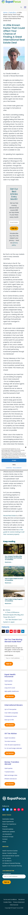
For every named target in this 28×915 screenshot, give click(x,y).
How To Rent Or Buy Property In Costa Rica (13, 600)
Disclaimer (21, 899)
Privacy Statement (17, 467)
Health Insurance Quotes (10, 851)
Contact (4, 839)
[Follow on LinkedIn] (22, 631)
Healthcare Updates (8, 832)
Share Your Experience (9, 824)
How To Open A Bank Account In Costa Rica (14, 579)
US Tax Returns (6, 861)
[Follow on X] (3, 631)
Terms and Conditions (10, 899)
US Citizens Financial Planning (11, 863)
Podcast (4, 826)
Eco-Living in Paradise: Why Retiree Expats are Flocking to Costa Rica (13, 557)
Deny (14, 464)
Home (5, 13)
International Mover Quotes (10, 856)
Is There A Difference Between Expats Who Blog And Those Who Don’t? (13, 614)
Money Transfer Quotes (9, 853)
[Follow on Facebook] (7, 631)
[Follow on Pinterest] (18, 631)
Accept (14, 460)
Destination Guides (8, 819)
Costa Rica (12, 13)
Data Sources (14, 905)
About (4, 842)
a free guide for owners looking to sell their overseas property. (13, 532)
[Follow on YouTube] (11, 631)
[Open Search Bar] (21, 7)
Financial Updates (7, 829)
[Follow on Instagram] (15, 631)
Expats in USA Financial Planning (12, 866)
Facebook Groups (7, 837)
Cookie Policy (9, 467)
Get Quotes (10, 696)
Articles (7, 610)
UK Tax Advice (6, 858)
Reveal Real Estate (9, 516)
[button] (25, 447)
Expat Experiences (8, 821)
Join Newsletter (7, 834)
